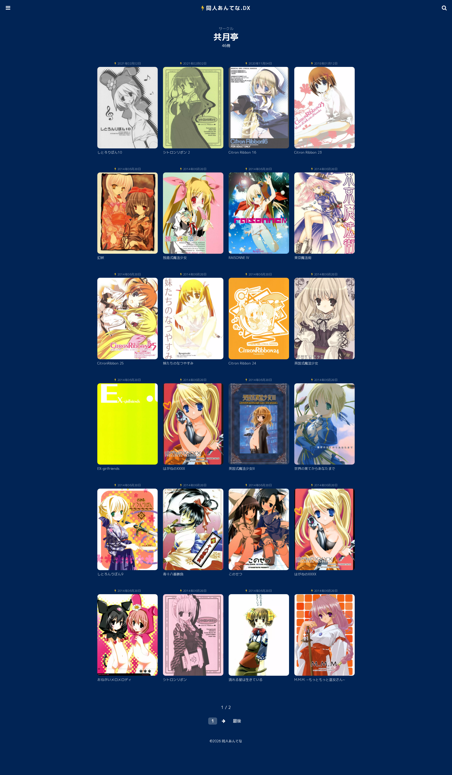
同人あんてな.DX (228, 7)
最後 (237, 721)
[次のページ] (223, 721)
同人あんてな (232, 741)
